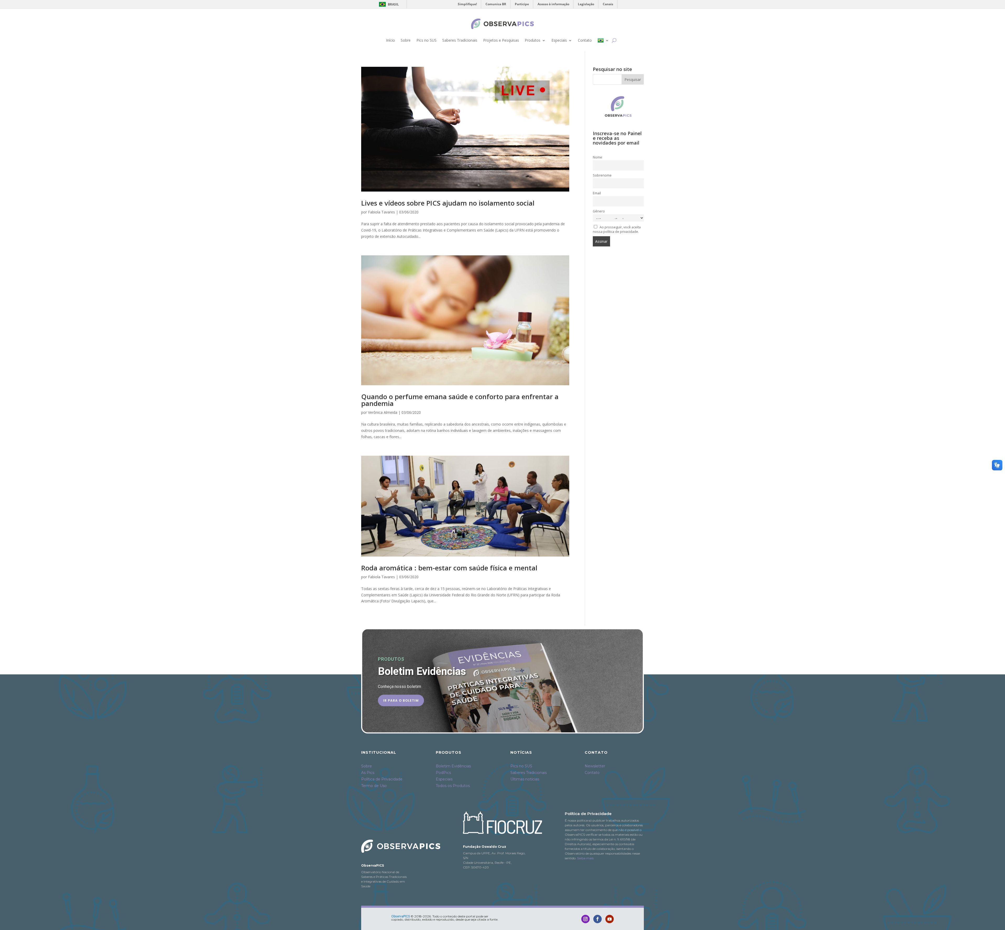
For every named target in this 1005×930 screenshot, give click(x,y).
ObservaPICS (400, 916)
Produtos (532, 40)
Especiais (559, 40)
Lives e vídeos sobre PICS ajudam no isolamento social (447, 203)
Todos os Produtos (453, 785)
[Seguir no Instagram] (585, 919)
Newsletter (595, 766)
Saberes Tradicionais (459, 40)
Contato (585, 40)
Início (390, 40)
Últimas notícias (524, 779)
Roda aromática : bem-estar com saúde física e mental (449, 568)
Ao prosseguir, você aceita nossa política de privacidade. (617, 229)
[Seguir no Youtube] (609, 919)
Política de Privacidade (382, 779)
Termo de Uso (374, 785)
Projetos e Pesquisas (501, 40)
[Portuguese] (603, 40)
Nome (597, 157)
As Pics (367, 772)
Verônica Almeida (382, 412)
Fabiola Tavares (381, 212)
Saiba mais (585, 858)
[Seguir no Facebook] (597, 919)
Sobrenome (602, 175)
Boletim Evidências (453, 766)
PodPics (443, 772)
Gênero (599, 211)
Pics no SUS (426, 40)
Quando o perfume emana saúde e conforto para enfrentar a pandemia (460, 400)
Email (597, 193)
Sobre (406, 40)
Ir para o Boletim (401, 700)
